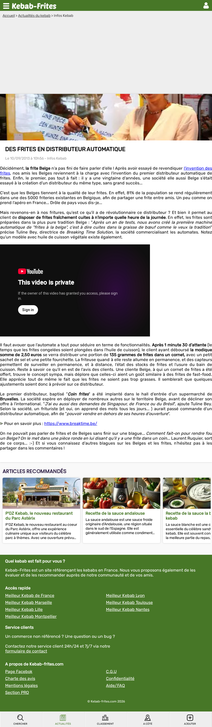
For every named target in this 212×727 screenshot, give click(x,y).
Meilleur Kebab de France (29, 595)
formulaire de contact (26, 651)
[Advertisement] (106, 56)
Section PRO (17, 692)
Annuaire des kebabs (35, 5)
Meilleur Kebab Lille (24, 609)
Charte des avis (20, 678)
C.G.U (111, 671)
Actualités (63, 723)
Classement (105, 723)
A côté (147, 723)
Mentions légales (21, 685)
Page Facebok (18, 671)
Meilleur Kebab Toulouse (129, 602)
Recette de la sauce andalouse (115, 513)
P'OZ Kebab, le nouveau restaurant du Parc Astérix (39, 516)
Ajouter (190, 723)
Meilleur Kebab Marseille (28, 602)
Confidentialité (120, 678)
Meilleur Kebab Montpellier (31, 616)
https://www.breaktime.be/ (70, 423)
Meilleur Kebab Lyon (125, 595)
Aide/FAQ (115, 685)
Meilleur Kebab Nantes (127, 609)
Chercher (20, 723)
